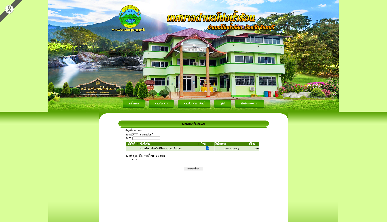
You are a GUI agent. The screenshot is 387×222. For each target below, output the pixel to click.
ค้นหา (128, 137)
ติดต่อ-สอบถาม (249, 103)
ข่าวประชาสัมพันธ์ (194, 103)
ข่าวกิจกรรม (161, 103)
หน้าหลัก (134, 103)
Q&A (222, 103)
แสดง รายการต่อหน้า (139, 134)
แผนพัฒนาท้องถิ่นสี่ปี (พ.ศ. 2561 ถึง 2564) (161, 148)
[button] (131, 143)
